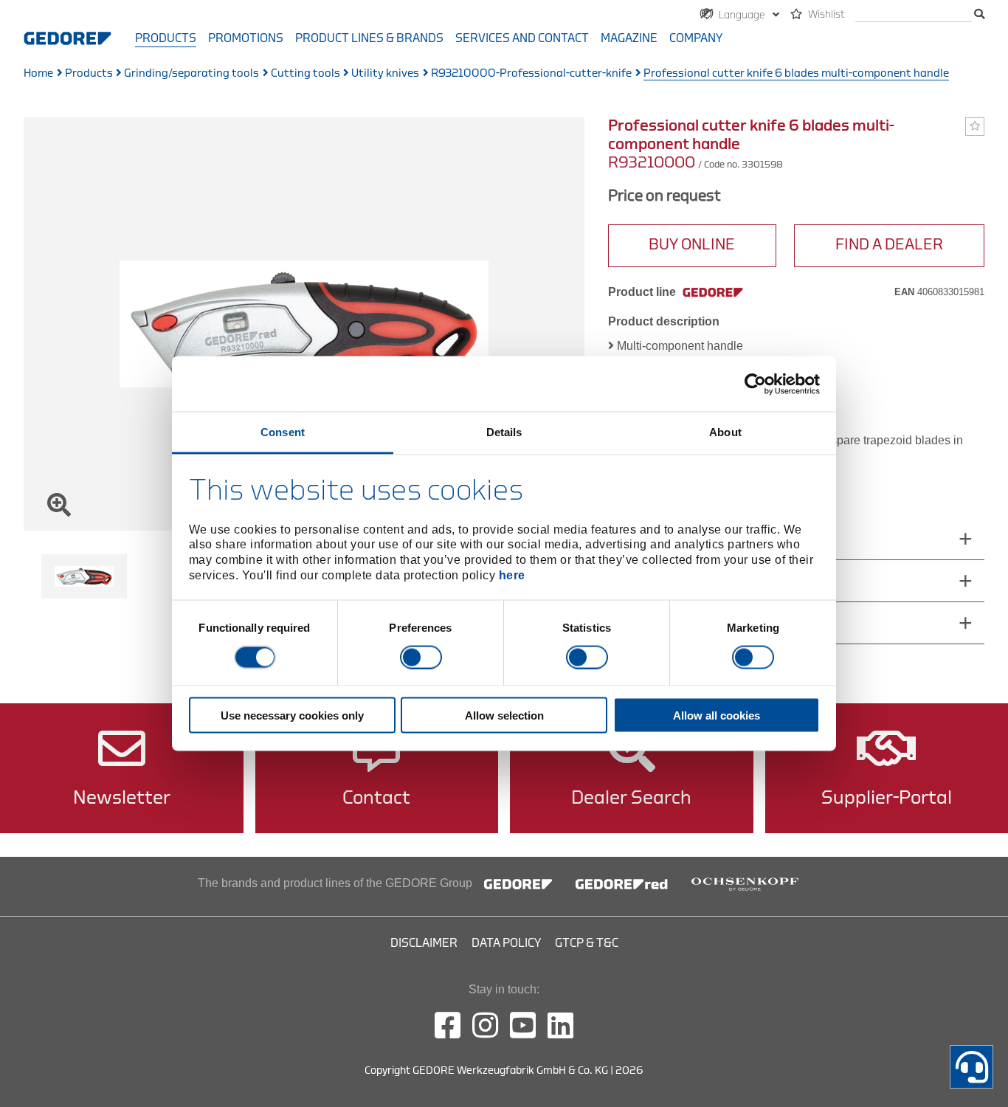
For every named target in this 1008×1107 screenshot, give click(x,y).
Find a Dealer (889, 244)
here (512, 574)
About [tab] (725, 432)
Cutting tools (305, 73)
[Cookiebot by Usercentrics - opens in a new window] (755, 384)
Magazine (629, 38)
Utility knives (385, 73)
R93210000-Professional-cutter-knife (531, 73)
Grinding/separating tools (191, 73)
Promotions (245, 38)
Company (695, 38)
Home (38, 73)
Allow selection (504, 715)
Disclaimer (424, 943)
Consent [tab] (282, 432)
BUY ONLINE (692, 244)
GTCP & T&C (586, 943)
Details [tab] (504, 432)
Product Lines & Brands (369, 38)
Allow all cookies (716, 715)
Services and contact (522, 38)
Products (165, 38)
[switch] (421, 657)
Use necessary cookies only (292, 715)
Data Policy (506, 943)
